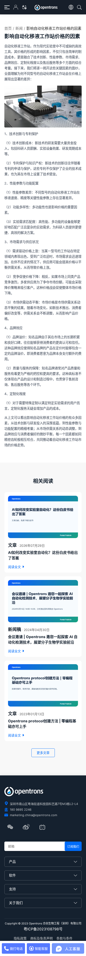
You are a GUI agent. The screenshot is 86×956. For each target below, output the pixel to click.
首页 (8, 28)
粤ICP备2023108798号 (43, 929)
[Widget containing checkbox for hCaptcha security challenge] (39, 942)
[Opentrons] (46, 8)
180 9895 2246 (20, 809)
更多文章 (43, 753)
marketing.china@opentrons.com (33, 815)
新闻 (19, 28)
